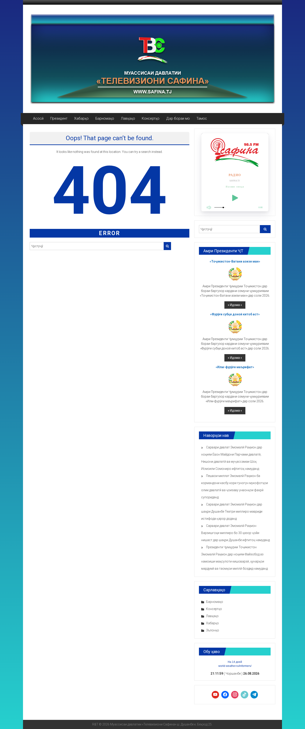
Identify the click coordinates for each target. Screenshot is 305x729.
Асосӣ (38, 118)
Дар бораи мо (178, 118)
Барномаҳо (104, 118)
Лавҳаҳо (128, 118)
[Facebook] (225, 695)
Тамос (201, 118)
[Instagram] (235, 695)
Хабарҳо (81, 118)
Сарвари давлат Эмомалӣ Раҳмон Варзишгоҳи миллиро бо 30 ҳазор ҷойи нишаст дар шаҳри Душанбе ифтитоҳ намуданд (235, 533)
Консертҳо (150, 118)
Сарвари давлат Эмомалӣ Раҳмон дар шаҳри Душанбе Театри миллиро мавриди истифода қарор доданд (231, 511)
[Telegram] (254, 695)
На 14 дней (235, 661)
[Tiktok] (244, 695)
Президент (58, 118)
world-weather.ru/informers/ (234, 665)
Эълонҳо (212, 630)
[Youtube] (215, 695)
